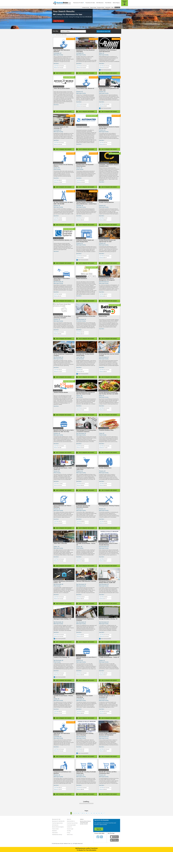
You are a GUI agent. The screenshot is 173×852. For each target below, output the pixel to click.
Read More (56, 63)
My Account (117, 7)
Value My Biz (107, 7)
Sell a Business (99, 2)
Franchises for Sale (90, 2)
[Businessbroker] (62, 3)
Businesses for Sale (78, 2)
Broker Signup (116, 2)
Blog (112, 7)
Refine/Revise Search (102, 31)
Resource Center (100, 7)
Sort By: (55, 31)
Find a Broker (108, 2)
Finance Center (93, 7)
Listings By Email (85, 7)
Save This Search (58, 21)
